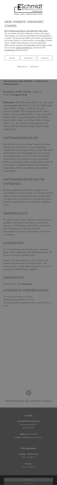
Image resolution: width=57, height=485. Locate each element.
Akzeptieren (45, 58)
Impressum (34, 66)
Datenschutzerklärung (24, 47)
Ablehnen (12, 58)
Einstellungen (28, 58)
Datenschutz (22, 66)
